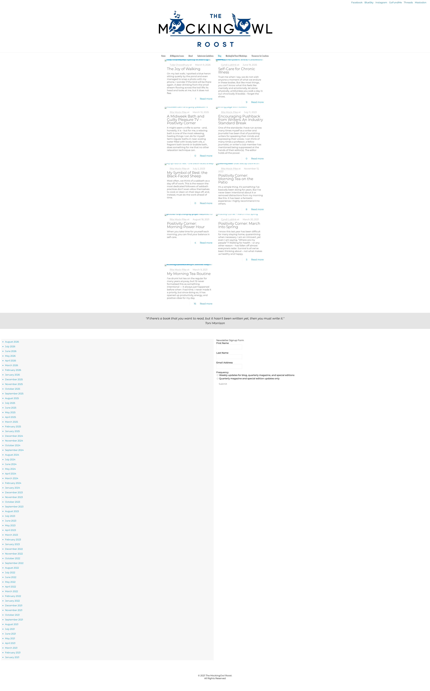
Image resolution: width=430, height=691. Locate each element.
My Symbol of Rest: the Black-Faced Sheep (187, 174)
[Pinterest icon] (216, 683)
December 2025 (14, 379)
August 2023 (12, 511)
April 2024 (10, 473)
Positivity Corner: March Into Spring (239, 225)
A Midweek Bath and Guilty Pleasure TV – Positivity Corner (185, 119)
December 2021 (13, 605)
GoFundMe (395, 2)
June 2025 (10, 407)
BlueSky (368, 2)
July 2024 (10, 459)
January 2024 (12, 487)
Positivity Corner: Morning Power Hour (186, 225)
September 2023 (14, 506)
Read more (206, 98)
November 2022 (14, 553)
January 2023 (12, 544)
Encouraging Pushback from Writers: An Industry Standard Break (240, 119)
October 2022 (12, 558)
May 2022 (10, 582)
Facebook (356, 2)
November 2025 (14, 384)
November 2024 (14, 440)
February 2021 (12, 652)
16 (195, 303)
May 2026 (10, 356)
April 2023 (10, 530)
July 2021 (10, 629)
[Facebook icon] (211, 683)
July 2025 (10, 403)
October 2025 (12, 388)
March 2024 (11, 478)
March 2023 (11, 534)
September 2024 (14, 450)
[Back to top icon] (215, 670)
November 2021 (13, 610)
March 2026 (11, 365)
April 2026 (10, 360)
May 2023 (10, 525)
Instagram (381, 2)
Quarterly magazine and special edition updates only (249, 378)
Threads (408, 2)
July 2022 (10, 572)
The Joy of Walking (183, 69)
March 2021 (11, 647)
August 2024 (12, 454)
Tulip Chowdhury (179, 64)
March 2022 (11, 591)
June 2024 (10, 464)
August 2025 (12, 398)
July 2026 (10, 346)
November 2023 (14, 497)
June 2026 (10, 351)
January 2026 (12, 374)
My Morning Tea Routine (189, 273)
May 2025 (10, 412)
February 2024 (13, 483)
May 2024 (10, 469)
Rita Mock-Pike (178, 112)
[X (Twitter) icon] (214, 683)
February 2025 (13, 426)
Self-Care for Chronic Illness (236, 70)
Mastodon (420, 2)
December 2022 (14, 549)
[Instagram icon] (218, 683)
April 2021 (10, 643)
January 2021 (12, 657)
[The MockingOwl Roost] (215, 28)
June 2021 (10, 633)
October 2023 (12, 502)
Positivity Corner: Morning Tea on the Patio (235, 178)
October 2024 (12, 445)
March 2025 (11, 421)
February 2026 (13, 370)
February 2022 (13, 596)
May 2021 (10, 638)
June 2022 (10, 577)
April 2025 (10, 417)
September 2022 (14, 563)
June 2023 (10, 520)
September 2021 (14, 619)
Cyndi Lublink (228, 64)
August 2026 (12, 341)
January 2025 (12, 431)
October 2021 (12, 615)
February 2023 (13, 539)
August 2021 (11, 624)
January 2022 (12, 600)
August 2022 (12, 567)
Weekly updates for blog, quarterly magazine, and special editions (256, 375)
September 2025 (14, 393)
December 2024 (14, 436)
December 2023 (14, 492)
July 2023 (10, 516)
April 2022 (10, 586)
